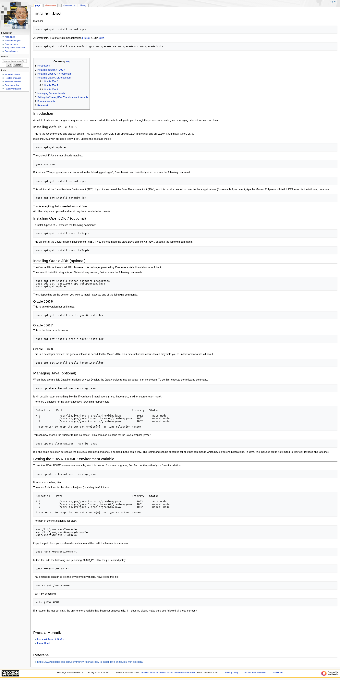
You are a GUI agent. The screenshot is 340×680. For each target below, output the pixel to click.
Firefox (86, 38)
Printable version (13, 81)
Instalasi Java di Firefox (51, 639)
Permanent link (12, 85)
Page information (13, 89)
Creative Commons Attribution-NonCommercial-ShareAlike (167, 672)
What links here (12, 74)
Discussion (50, 5)
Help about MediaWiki (15, 47)
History (83, 5)
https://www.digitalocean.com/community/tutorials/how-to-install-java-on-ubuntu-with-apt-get (89, 662)
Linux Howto (44, 643)
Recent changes (13, 40)
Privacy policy (231, 672)
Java (101, 38)
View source (69, 5)
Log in (333, 1)
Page (37, 5)
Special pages (11, 51)
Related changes (13, 78)
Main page (10, 37)
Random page (11, 44)
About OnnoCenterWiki (255, 672)
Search (4, 56)
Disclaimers (277, 672)
